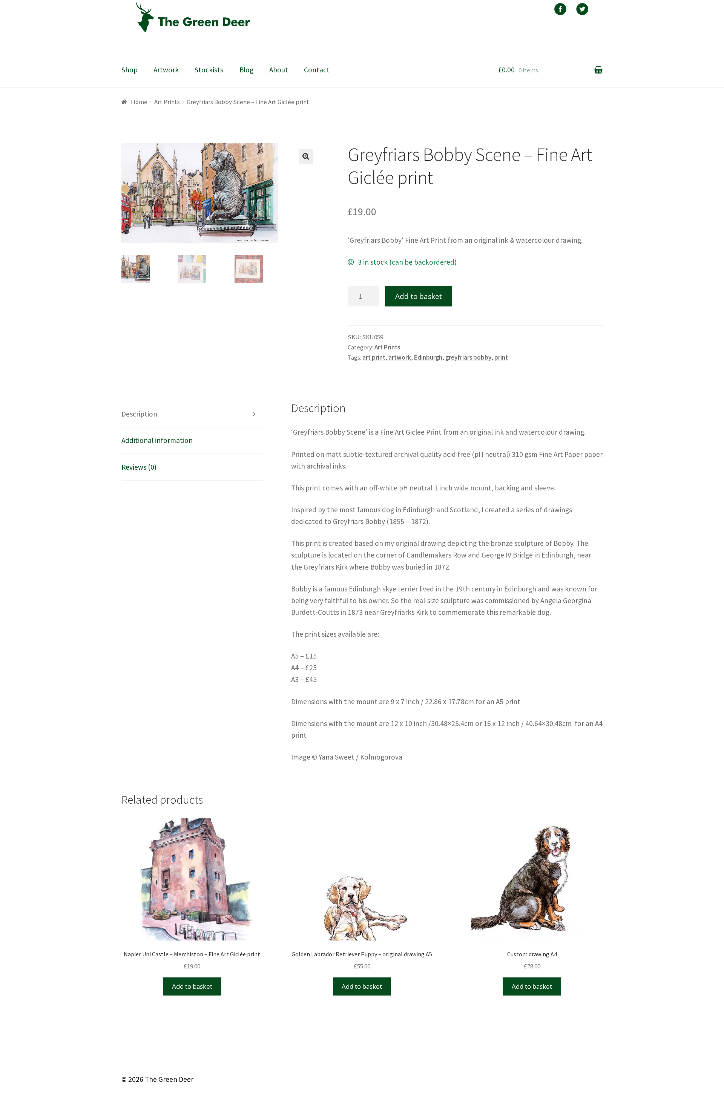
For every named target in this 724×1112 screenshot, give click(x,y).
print (501, 357)
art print (373, 357)
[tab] (192, 414)
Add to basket (418, 296)
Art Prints (167, 102)
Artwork (166, 69)
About (278, 69)
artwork (399, 357)
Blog (246, 69)
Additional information (157, 440)
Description (139, 413)
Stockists (209, 69)
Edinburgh (428, 357)
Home (139, 102)
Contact (317, 69)
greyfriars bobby (468, 357)
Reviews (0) (138, 467)
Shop (129, 69)
